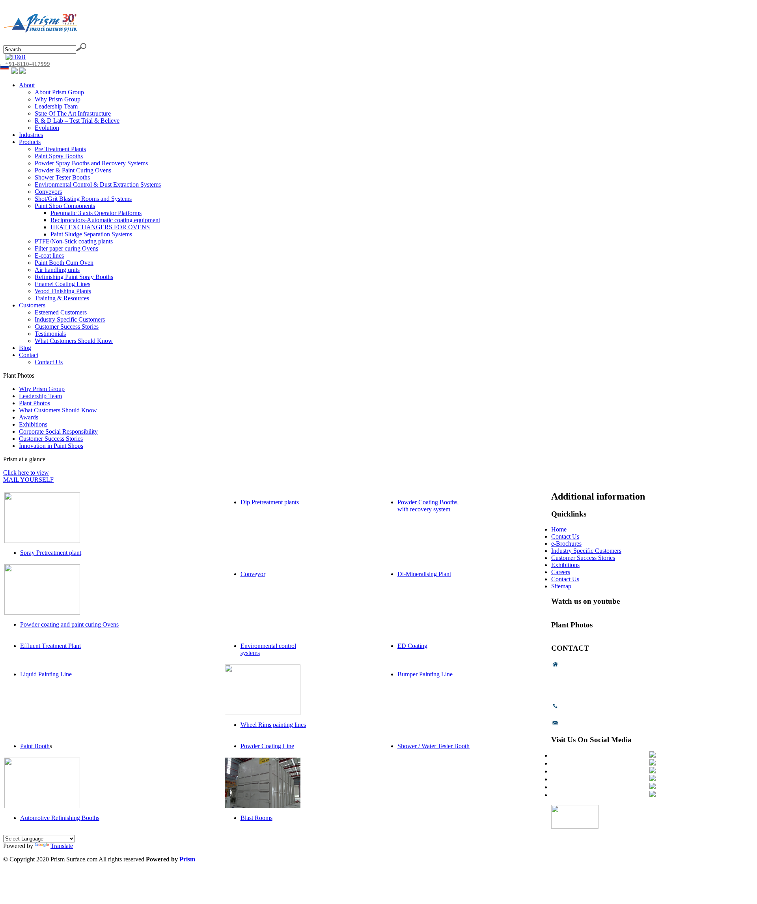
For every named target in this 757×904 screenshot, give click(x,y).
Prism (187, 859)
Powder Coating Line (267, 746)
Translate (61, 845)
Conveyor (253, 574)
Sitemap (561, 586)
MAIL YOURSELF (28, 479)
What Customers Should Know (58, 410)
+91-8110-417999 (27, 64)
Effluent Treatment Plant (50, 645)
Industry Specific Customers (586, 550)
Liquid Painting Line (46, 674)
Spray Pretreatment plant (50, 552)
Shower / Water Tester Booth (433, 746)
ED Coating (412, 645)
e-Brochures (566, 543)
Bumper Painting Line (425, 674)
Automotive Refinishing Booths (59, 817)
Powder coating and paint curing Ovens (69, 624)
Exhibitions (33, 424)
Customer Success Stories (51, 438)
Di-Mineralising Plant (424, 574)
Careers (560, 572)
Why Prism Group (42, 389)
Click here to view (26, 472)
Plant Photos (34, 403)
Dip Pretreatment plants (270, 502)
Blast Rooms (256, 817)
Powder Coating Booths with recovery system (428, 506)
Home (559, 529)
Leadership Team (40, 396)
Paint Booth (35, 746)
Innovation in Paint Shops (51, 445)
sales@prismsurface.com (592, 725)
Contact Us (565, 536)
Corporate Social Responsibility (58, 431)
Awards (28, 417)
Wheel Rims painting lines (273, 724)
